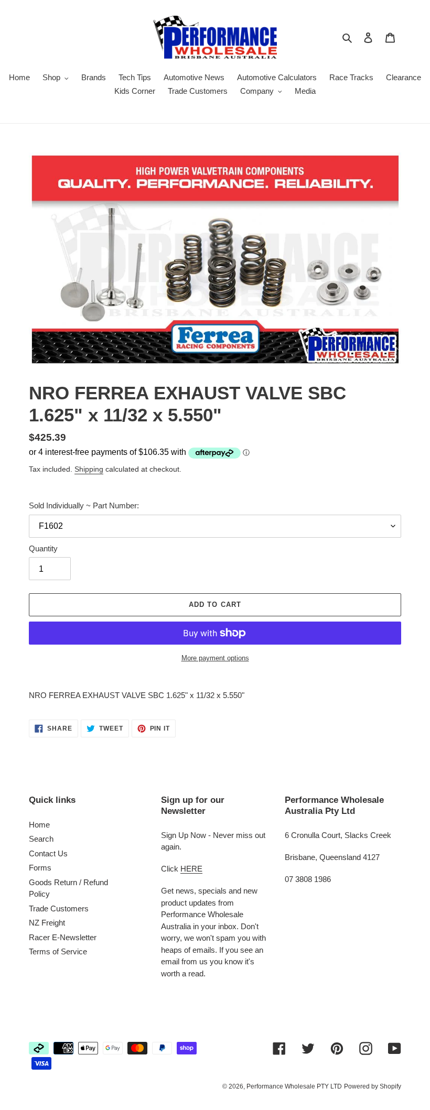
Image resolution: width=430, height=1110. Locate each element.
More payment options (215, 658)
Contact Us (48, 853)
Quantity (43, 548)
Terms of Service (58, 951)
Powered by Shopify (372, 1086)
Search (41, 838)
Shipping (88, 469)
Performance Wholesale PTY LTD (294, 1086)
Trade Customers (59, 908)
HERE (191, 868)
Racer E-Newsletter (62, 937)
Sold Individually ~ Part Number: (84, 505)
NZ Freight (47, 922)
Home (39, 824)
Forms (40, 867)
